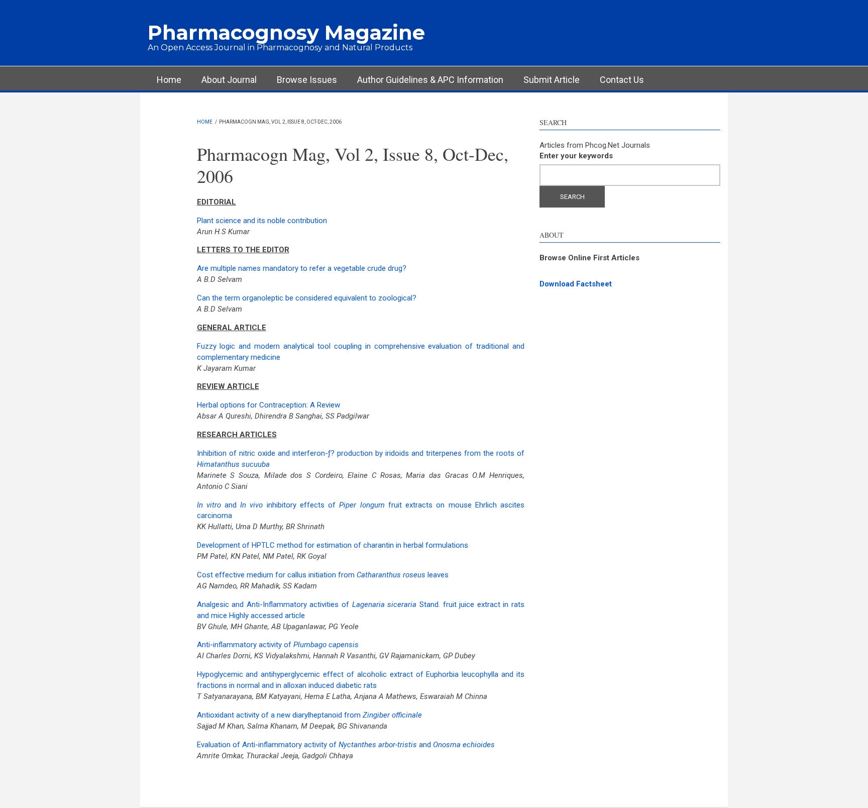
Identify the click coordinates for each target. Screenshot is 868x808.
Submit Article (551, 79)
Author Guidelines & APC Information (430, 79)
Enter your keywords (576, 155)
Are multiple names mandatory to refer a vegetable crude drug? (301, 268)
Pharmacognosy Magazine (286, 32)
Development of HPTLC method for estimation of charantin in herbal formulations (332, 545)
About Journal (229, 79)
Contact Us (622, 79)
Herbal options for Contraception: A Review (268, 405)
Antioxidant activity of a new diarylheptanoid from (309, 715)
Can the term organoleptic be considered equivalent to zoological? (306, 297)
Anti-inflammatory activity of (278, 644)
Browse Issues (307, 79)
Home (169, 79)
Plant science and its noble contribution (262, 220)
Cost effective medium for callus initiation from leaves (323, 574)
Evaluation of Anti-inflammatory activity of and (346, 744)
